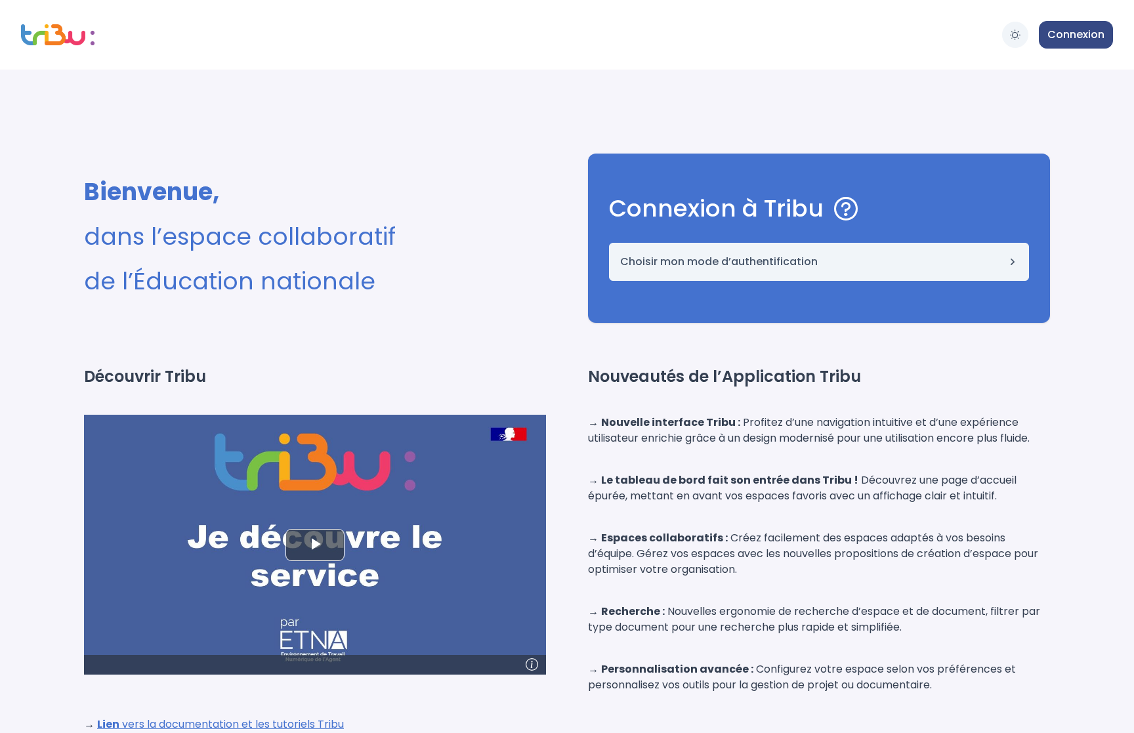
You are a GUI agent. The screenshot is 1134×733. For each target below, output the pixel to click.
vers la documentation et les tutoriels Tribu (231, 724)
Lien (108, 724)
